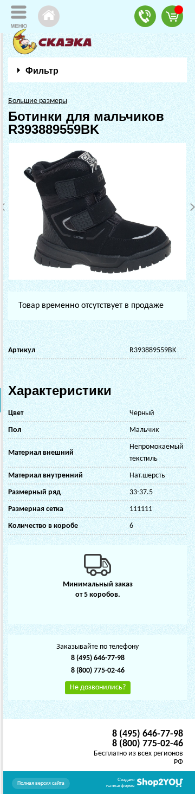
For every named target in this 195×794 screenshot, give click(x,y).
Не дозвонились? (98, 687)
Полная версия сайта (40, 783)
